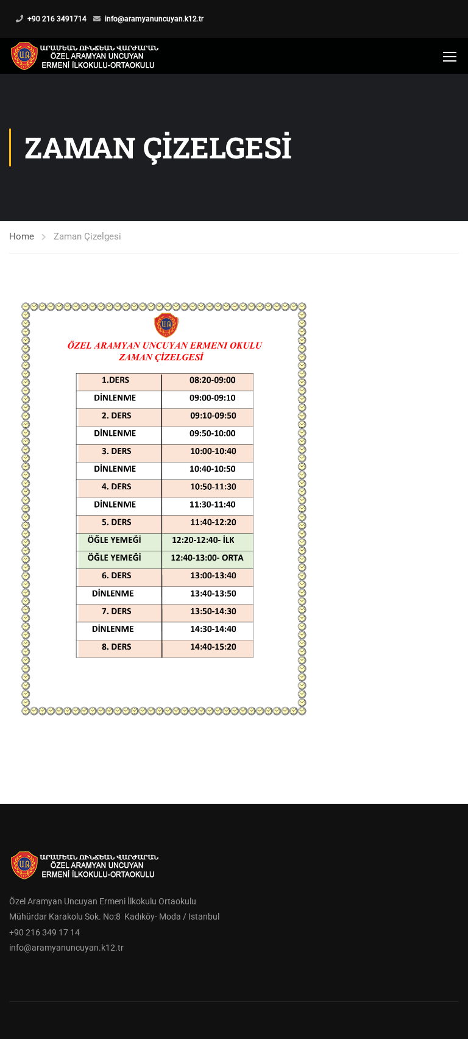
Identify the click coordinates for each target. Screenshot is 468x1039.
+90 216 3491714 (57, 19)
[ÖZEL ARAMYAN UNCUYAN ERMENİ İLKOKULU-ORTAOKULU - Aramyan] (85, 56)
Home (21, 236)
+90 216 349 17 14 (44, 932)
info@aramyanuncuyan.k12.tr (154, 19)
